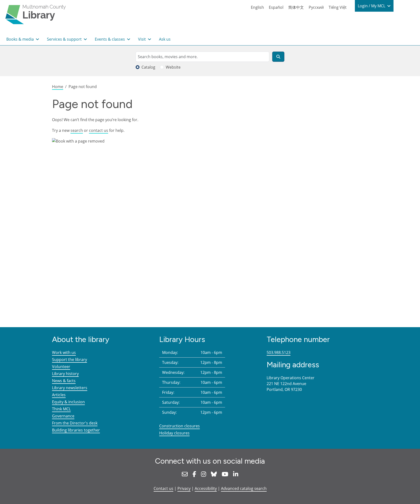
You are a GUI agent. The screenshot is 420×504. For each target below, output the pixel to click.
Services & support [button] (65, 39)
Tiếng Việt (338, 7)
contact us (98, 130)
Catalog (148, 67)
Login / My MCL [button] (372, 6)
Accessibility (206, 488)
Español (276, 7)
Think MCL (61, 409)
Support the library (69, 359)
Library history (65, 373)
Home (57, 86)
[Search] (278, 57)
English (257, 7)
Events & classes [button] (110, 39)
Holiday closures (174, 433)
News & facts (64, 380)
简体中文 (296, 7)
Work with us (64, 352)
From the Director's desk (74, 423)
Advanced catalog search (244, 488)
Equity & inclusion (68, 402)
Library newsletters (69, 387)
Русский (316, 7)
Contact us (163, 488)
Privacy (184, 488)
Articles (59, 394)
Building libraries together (76, 430)
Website (173, 67)
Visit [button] (142, 39)
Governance (63, 416)
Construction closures (179, 426)
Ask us (165, 39)
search (76, 130)
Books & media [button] (20, 39)
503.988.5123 (278, 352)
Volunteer (61, 366)
